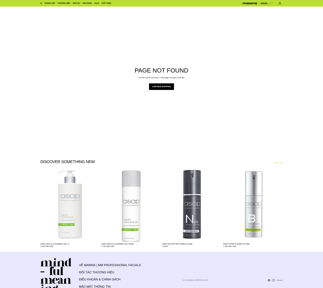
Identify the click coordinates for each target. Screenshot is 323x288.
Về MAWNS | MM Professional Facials (110, 265)
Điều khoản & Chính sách (99, 279)
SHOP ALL (278, 163)
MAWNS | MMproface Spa (198, 280)
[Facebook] (269, 280)
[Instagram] (273, 280)
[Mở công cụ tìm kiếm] (41, 3)
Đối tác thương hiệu (96, 272)
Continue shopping (161, 87)
